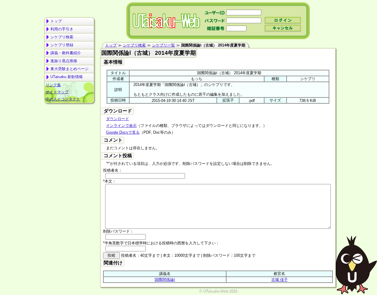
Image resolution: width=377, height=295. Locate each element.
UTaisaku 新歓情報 (66, 76)
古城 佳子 (279, 279)
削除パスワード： (118, 231)
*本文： (109, 181)
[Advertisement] (69, 128)
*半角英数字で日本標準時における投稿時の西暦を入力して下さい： (161, 243)
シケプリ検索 (61, 37)
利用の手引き (61, 29)
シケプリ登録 (61, 45)
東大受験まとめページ (69, 69)
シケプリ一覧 (163, 45)
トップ (56, 21)
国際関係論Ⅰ (165, 279)
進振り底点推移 (63, 61)
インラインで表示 (121, 125)
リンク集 (53, 85)
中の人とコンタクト (63, 99)
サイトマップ (57, 92)
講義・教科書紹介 (65, 53)
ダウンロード (117, 119)
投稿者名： (112, 170)
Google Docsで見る (123, 132)
